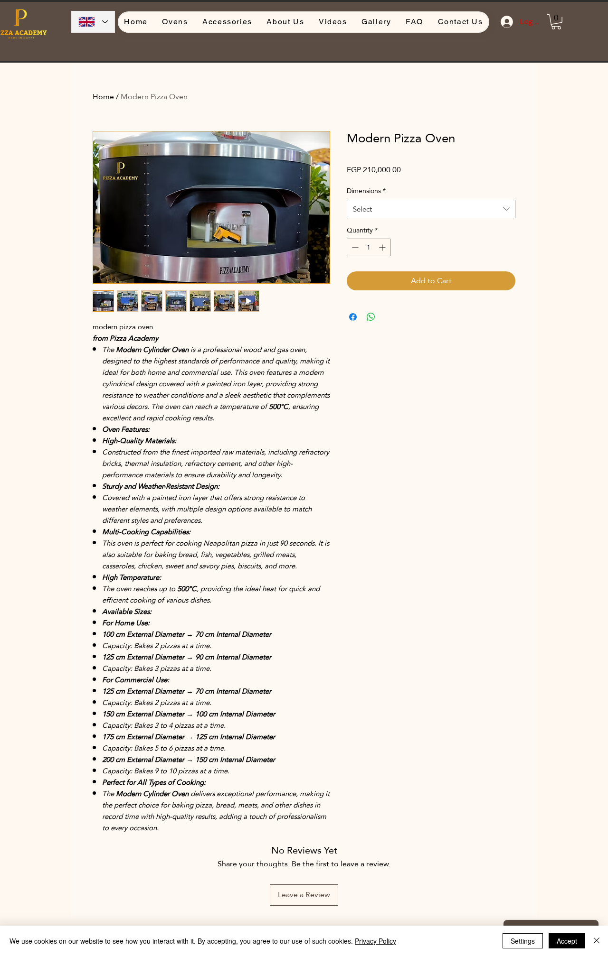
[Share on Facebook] (353, 317)
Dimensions (366, 191)
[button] (556, 21)
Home (103, 96)
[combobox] (431, 209)
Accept (567, 941)
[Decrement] (354, 247)
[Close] (596, 940)
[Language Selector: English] (93, 22)
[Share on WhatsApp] (371, 317)
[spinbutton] (368, 247)
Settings (523, 941)
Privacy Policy (375, 941)
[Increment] (383, 247)
